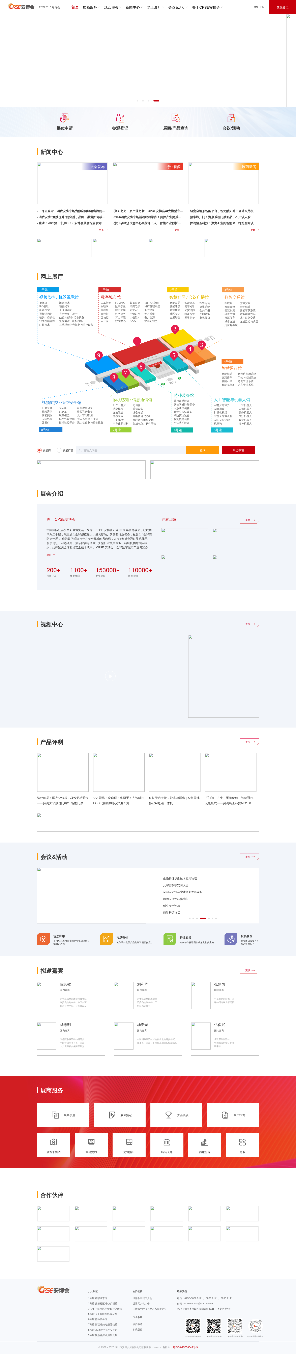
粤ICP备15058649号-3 (185, 1347)
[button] (137, 101)
